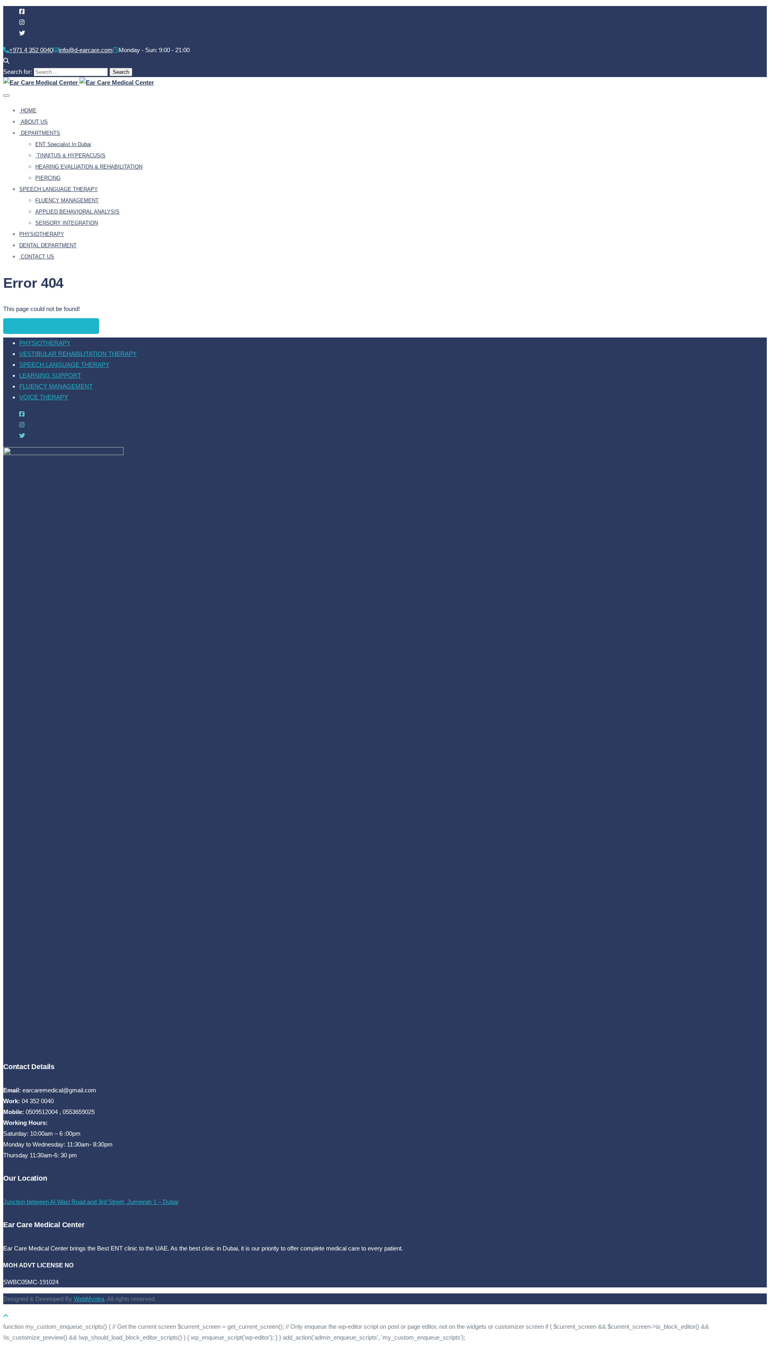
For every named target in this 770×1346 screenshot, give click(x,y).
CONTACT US (36, 257)
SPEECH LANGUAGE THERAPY (58, 189)
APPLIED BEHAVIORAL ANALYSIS (77, 212)
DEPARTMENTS (39, 133)
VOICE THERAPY (43, 397)
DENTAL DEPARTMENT (48, 245)
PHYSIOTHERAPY (41, 234)
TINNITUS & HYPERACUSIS (70, 155)
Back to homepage (51, 326)
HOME (27, 111)
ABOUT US (33, 122)
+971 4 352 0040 (31, 50)
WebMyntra (89, 1298)
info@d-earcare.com (86, 50)
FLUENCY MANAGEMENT (67, 200)
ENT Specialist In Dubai (63, 144)
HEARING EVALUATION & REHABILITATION (88, 167)
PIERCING (48, 178)
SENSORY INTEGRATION (66, 223)
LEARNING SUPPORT (50, 375)
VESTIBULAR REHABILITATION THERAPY (78, 353)
